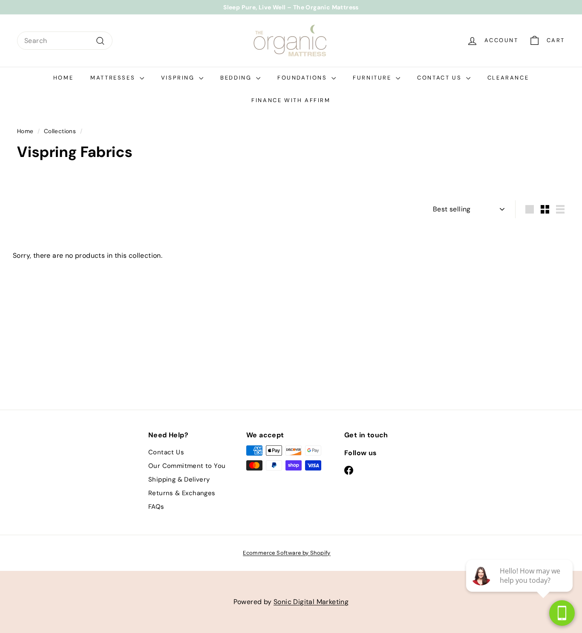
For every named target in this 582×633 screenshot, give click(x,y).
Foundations (303, 77)
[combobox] (64, 40)
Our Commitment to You (186, 466)
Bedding (237, 77)
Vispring (179, 77)
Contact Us (440, 77)
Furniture (373, 77)
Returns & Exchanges (182, 493)
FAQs (156, 506)
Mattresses (114, 77)
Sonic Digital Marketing (311, 601)
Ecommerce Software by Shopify (287, 552)
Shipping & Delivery (179, 479)
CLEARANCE (508, 77)
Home (63, 77)
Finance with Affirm (290, 100)
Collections (60, 131)
